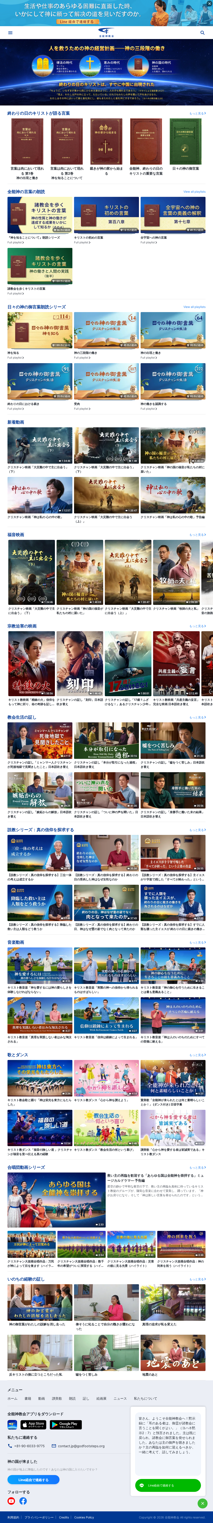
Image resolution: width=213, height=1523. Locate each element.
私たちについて (145, 1398)
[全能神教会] (106, 32)
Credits (64, 1517)
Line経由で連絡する (34, 1480)
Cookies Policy (84, 1517)
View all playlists (194, 191)
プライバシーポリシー (39, 1517)
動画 (41, 1398)
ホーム (12, 1398)
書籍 (28, 1398)
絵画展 (101, 1398)
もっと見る (196, 113)
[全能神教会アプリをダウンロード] (12, 1425)
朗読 (72, 1398)
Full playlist (14, 242)
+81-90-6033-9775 (29, 1446)
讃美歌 (57, 1398)
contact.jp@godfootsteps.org (81, 1446)
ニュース (120, 1398)
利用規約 (13, 1517)
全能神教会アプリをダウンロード (35, 1414)
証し (86, 1398)
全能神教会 (172, 1517)
